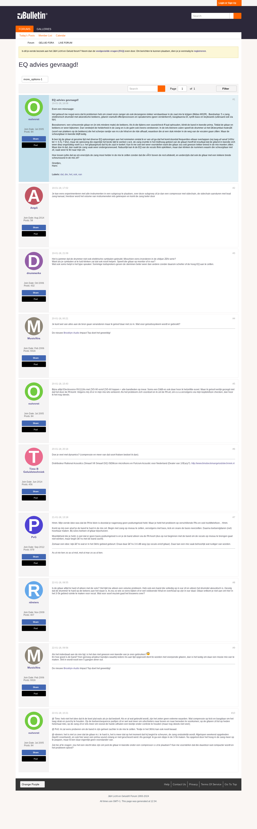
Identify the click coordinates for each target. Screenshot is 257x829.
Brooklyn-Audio (71, 333)
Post (36, 145)
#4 (234, 318)
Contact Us (179, 784)
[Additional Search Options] (232, 16)
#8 (234, 582)
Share (36, 139)
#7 (234, 517)
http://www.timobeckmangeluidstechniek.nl (213, 463)
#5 (234, 383)
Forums (24, 29)
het (70, 174)
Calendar (60, 35)
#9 (234, 647)
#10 (233, 713)
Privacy (193, 784)
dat (62, 174)
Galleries (44, 29)
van (80, 174)
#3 (234, 253)
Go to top (231, 784)
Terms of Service (211, 784)
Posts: (27, 131)
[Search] (237, 16)
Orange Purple (30, 784)
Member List (45, 35)
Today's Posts (27, 35)
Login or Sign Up (227, 3)
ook (75, 174)
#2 (234, 188)
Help (167, 784)
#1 (234, 99)
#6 (234, 449)
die (66, 174)
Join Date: (29, 129)
